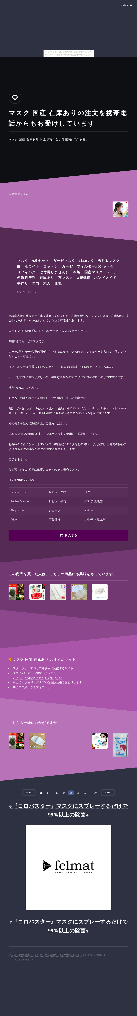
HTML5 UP (27, 959)
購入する (71, 535)
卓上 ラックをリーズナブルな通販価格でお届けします (47, 682)
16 (78, 792)
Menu (124, 5)
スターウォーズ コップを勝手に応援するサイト (43, 668)
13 (57, 792)
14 (64, 792)
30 (95, 792)
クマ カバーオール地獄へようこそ (34, 673)
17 (84, 792)
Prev (29, 793)
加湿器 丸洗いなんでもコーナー (33, 687)
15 (71, 792)
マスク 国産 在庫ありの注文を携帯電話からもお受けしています (46, 954)
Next (108, 793)
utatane (88, 510)
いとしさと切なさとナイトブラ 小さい (37, 677)
